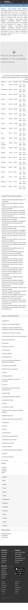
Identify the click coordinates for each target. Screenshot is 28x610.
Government (5, 499)
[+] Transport (5, 460)
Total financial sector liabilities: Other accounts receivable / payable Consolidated (14, 292)
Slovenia (3, 167)
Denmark (3, 94)
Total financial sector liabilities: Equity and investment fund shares (13, 249)
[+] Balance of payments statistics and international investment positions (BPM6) (13, 328)
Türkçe (3, 591)
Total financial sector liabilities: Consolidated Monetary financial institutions (13, 218)
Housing (4, 510)
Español (3, 583)
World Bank (5, 537)
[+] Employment (6, 350)
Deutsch (17, 581)
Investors (3, 572)
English (3, 581)
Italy (2, 133)
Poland (3, 172)
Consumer (5, 507)
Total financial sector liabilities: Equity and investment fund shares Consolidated (13, 252)
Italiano (17, 583)
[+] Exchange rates (6, 357)
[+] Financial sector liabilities (9, 365)
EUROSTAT (10, 24)
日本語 (17, 591)
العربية (3, 593)
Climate (4, 525)
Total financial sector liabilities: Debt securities (14, 243)
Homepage (4, 552)
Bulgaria (3, 157)
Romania (3, 186)
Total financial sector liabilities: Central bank (13, 212)
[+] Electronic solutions (8, 346)
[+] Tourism (4, 453)
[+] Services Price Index (8, 443)
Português (4, 585)
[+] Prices (4, 429)
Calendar (4, 467)
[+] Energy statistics (7, 353)
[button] (26, 2)
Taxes (4, 514)
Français (3, 587)
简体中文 (17, 589)
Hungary (3, 162)
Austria (3, 123)
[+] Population (5, 422)
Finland (3, 104)
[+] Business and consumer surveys (11, 333)
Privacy (3, 578)
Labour (4, 484)
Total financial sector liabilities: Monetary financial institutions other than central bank (13, 281)
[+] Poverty (4, 426)
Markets (4, 477)
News (3, 472)
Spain (2, 118)
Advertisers (4, 574)
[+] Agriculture (5, 321)
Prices (4, 488)
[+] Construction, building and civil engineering (14, 336)
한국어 (17, 593)
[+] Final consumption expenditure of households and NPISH (11, 361)
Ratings (3, 562)
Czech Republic (3, 144)
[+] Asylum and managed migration (11, 324)
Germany (3, 114)
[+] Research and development (10, 436)
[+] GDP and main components (10, 369)
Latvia (2, 177)
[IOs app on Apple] (20, 569)
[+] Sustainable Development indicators (12, 450)
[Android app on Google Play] (20, 573)
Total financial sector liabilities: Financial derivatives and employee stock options (12, 259)
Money (4, 492)
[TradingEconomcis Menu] (2, 2)
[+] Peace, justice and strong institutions (12, 419)
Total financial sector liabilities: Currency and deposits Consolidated (13, 240)
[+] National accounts (7, 415)
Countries (3, 554)
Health (4, 522)
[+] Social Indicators (7, 446)
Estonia (3, 152)
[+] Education (5, 343)
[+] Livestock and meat (7, 407)
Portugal (3, 128)
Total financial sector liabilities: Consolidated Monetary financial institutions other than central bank (13, 223)
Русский (3, 589)
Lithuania (3, 182)
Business (5, 503)
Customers (4, 568)
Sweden (3, 109)
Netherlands (4, 89)
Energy (4, 518)
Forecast (4, 469)
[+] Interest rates (6, 393)
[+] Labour (4, 403)
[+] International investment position (11, 396)
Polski (16, 585)
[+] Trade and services (7, 457)
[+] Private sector (6, 433)
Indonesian (18, 587)
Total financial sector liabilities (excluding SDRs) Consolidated (12, 207)
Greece (3, 138)
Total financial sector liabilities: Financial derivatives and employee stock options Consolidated (12, 264)
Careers (3, 570)
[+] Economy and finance (8, 340)
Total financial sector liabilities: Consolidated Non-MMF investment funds (13, 227)
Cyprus (3, 99)
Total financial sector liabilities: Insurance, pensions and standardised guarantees (13, 268)
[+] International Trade (7, 400)
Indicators (4, 471)
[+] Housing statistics (7, 376)
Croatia (3, 148)
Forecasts (3, 560)
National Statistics (6, 533)
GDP (3, 480)
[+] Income (4, 384)
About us (3, 576)
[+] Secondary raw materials (9, 439)
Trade (4, 495)
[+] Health (4, 372)
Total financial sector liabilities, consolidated (13, 210)
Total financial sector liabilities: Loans (11, 271)
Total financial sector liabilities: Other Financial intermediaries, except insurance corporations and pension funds (14, 301)
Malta (2, 84)
